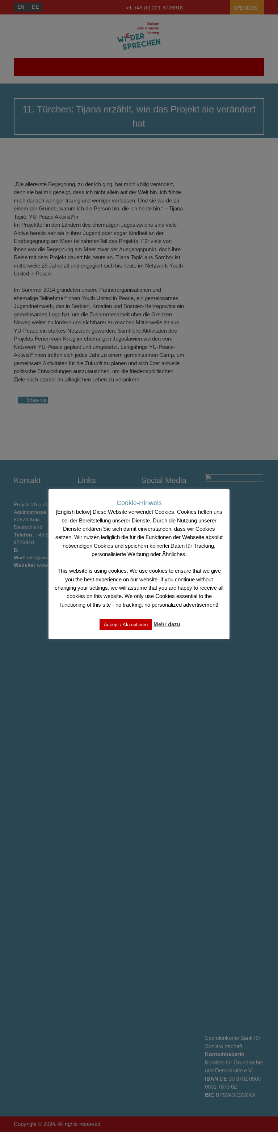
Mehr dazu (166, 624)
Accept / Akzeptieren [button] (126, 624)
